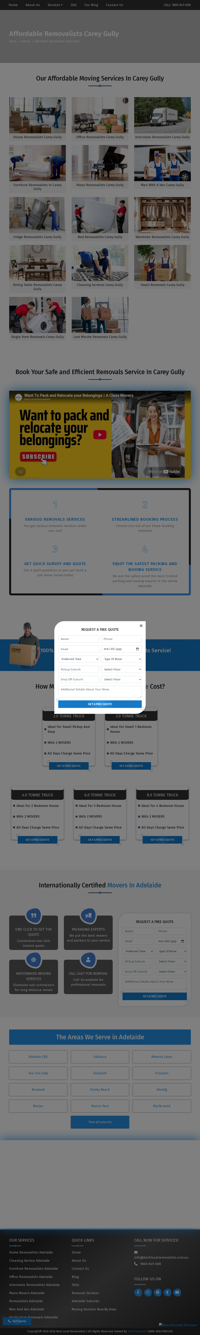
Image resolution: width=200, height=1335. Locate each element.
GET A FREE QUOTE (100, 704)
